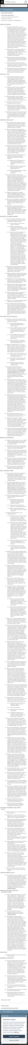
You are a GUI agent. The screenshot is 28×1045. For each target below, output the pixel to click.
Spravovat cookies (14, 1040)
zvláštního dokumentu (11, 888)
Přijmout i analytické (14, 1036)
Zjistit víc (16, 1032)
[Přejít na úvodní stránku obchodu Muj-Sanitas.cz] (10, 2)
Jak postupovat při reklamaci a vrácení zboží (9, 1008)
